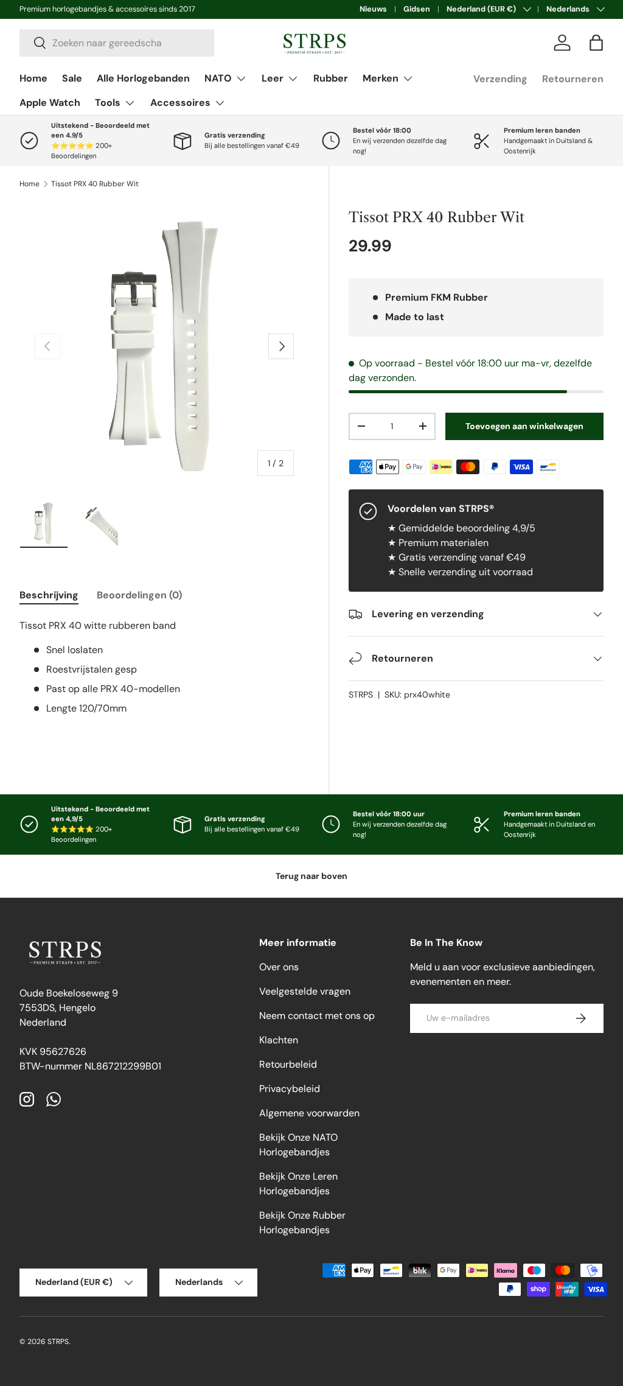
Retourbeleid (288, 1064)
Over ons (279, 967)
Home (33, 78)
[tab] (48, 595)
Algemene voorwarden (309, 1113)
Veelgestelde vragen (304, 991)
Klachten (278, 1040)
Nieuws (373, 9)
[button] (596, 42)
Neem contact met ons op (317, 1015)
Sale (72, 78)
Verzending (500, 78)
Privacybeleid (289, 1088)
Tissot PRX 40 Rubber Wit (95, 184)
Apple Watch (49, 102)
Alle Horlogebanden (143, 78)
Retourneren (573, 78)
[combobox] (116, 43)
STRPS (361, 694)
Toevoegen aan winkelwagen (524, 426)
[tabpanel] (164, 679)
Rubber (330, 78)
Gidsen (416, 9)
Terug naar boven (311, 875)
